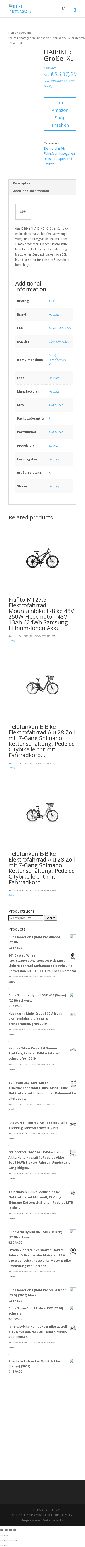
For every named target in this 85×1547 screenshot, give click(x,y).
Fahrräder (58, 38)
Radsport (43, 38)
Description (22, 183)
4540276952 (57, 405)
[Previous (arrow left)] (1, 1535)
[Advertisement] (42, 1424)
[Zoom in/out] (15, 1530)
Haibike (53, 314)
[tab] (42, 183)
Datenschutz (53, 1520)
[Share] (6, 1530)
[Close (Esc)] (1, 1530)
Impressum (31, 1520)
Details (47, 86)
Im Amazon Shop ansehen (60, 114)
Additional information (31, 191)
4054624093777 (59, 328)
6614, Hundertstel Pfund (57, 359)
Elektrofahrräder (55, 148)
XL (50, 473)
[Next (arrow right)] (6, 1535)
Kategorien (27, 38)
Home (12, 33)
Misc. (52, 301)
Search (50, 918)
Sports (53, 445)
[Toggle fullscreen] (10, 1530)
